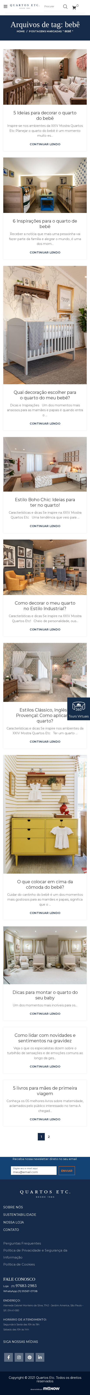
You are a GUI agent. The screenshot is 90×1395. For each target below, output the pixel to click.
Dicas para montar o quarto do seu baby (45, 995)
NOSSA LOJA (13, 1222)
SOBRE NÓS (13, 1207)
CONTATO (11, 1230)
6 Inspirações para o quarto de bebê (45, 223)
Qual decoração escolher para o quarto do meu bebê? (45, 395)
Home (21, 31)
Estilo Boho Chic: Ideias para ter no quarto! (45, 502)
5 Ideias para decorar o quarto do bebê (45, 115)
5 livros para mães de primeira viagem (45, 1090)
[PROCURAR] (65, 6)
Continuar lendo (45, 144)
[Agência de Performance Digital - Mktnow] (45, 1388)
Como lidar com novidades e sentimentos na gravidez (45, 1038)
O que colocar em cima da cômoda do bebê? (45, 884)
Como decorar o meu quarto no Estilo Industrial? (45, 605)
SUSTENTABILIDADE (19, 1215)
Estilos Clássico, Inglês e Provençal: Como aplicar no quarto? (45, 715)
